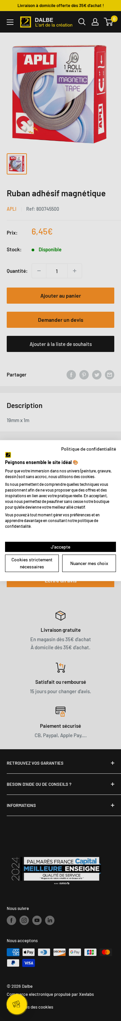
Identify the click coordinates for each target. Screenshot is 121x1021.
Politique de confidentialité (88, 448)
